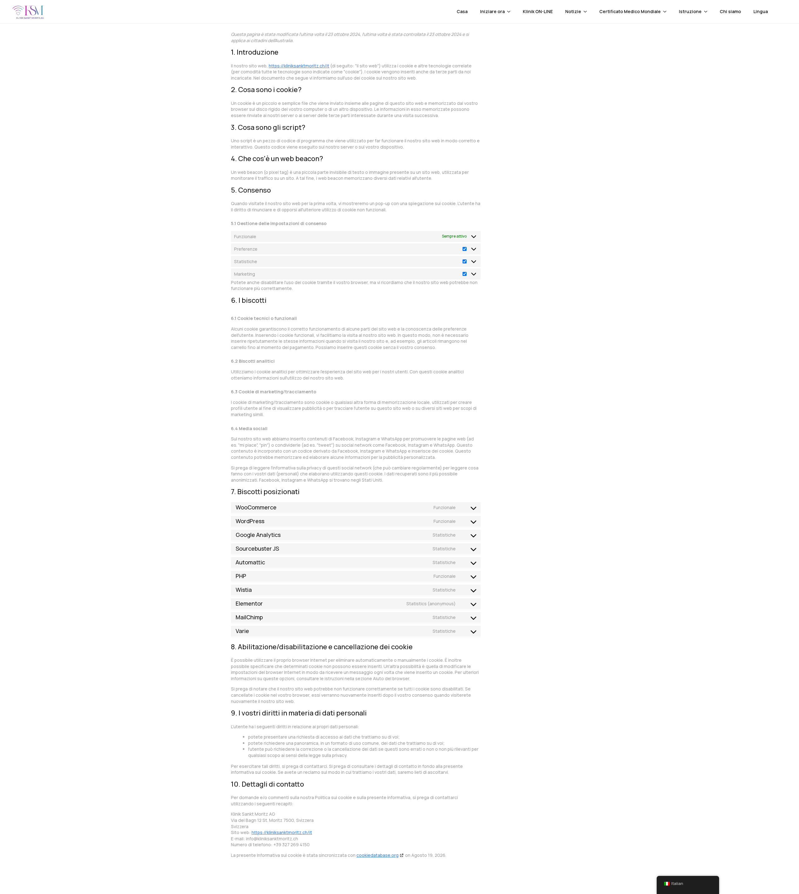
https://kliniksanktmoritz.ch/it (299, 66)
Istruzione (690, 11)
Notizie (573, 11)
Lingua (760, 11)
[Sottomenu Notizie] (587, 11)
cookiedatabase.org (377, 855)
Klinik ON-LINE (538, 11)
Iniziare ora (492, 11)
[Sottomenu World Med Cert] (667, 11)
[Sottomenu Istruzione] (707, 11)
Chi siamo (730, 11)
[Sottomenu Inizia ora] (511, 11)
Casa (462, 11)
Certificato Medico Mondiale (630, 11)
